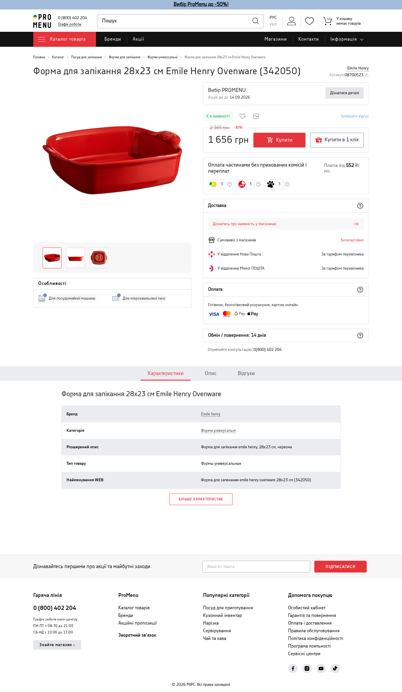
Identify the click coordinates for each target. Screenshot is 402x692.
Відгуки (246, 373)
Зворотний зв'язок (137, 635)
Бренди (112, 39)
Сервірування (217, 631)
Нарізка (211, 623)
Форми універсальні (218, 431)
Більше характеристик (201, 499)
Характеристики (165, 373)
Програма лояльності (309, 646)
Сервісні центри (304, 654)
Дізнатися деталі (344, 93)
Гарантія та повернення (312, 615)
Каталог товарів (134, 608)
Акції (138, 39)
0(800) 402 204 (267, 350)
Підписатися (340, 567)
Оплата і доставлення (310, 623)
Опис (211, 373)
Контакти (308, 39)
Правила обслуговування (314, 631)
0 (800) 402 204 (72, 18)
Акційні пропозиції (137, 623)
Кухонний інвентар (222, 615)
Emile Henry (358, 68)
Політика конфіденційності (315, 638)
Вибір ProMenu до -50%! (201, 4)
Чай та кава (214, 638)
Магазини (276, 39)
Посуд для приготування (228, 608)
